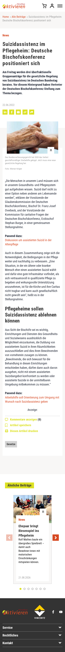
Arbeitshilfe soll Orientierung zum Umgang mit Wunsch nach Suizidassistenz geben (32, 399)
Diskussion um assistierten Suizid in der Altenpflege (28, 242)
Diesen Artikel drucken (24, 431)
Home (5, 16)
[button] (25, 589)
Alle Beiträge (19, 16)
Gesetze (11, 444)
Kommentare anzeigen (25, 419)
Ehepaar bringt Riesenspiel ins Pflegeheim (28, 530)
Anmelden (52, 6)
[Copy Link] (25, 112)
